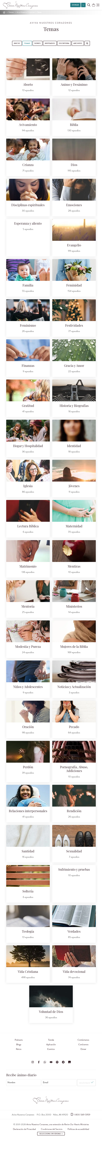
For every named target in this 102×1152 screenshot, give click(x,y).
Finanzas (28, 366)
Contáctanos (83, 1040)
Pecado (74, 727)
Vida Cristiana (28, 972)
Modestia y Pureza (28, 647)
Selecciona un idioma (50, 1133)
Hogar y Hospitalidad (28, 446)
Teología (28, 931)
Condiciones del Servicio (51, 1129)
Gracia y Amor (74, 366)
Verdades (74, 931)
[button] (97, 4)
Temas (27, 43)
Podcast (11, 12)
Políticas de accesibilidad (78, 1129)
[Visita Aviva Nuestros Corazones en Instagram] (32, 1062)
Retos (18, 1049)
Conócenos (83, 1044)
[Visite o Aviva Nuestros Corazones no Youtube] (51, 1062)
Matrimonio (27, 566)
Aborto (28, 84)
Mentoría (27, 606)
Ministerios (74, 606)
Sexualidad (74, 851)
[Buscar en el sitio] (89, 5)
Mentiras (74, 566)
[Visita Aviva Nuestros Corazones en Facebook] (38, 1062)
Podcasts (19, 1040)
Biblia (74, 125)
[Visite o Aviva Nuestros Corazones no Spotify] (57, 1062)
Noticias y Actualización (74, 687)
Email (45, 1082)
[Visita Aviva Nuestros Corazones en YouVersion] (69, 1062)
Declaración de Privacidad (24, 1129)
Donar (75, 5)
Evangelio (74, 245)
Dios (74, 165)
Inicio (17, 43)
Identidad (74, 446)
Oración (28, 727)
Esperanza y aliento (28, 223)
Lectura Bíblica (28, 526)
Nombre (11, 1082)
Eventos (51, 1049)
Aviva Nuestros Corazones (26, 12)
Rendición (74, 811)
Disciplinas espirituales (28, 205)
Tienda (51, 1040)
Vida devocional (74, 972)
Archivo (77, 43)
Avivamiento (28, 125)
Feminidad (74, 285)
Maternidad (74, 526)
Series (37, 43)
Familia (28, 285)
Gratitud (28, 406)
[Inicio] (4, 12)
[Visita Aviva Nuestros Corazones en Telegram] (63, 1062)
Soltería (27, 891)
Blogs (18, 1044)
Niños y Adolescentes (28, 687)
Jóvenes (74, 486)
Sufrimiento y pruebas (74, 869)
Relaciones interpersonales (28, 811)
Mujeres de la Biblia (74, 647)
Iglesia (28, 486)
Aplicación (51, 1044)
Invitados (50, 43)
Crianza (28, 165)
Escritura (64, 43)
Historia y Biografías (74, 406)
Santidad (28, 851)
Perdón (28, 767)
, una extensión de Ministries (57, 1124)
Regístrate (84, 1083)
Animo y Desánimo (74, 84)
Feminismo (28, 325)
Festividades (74, 325)
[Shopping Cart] (93, 5)
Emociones (74, 205)
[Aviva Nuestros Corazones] (21, 5)
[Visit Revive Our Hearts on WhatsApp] (45, 1062)
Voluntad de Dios (51, 1012)
